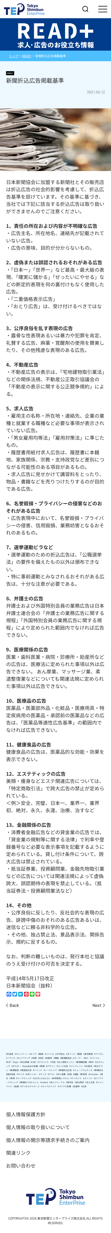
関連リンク (18, 1152)
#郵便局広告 (26, 1070)
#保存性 (69, 1082)
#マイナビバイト (48, 1086)
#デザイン (50, 1066)
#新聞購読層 (81, 1062)
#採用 (40, 1058)
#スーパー (77, 1058)
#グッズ (42, 1074)
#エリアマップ (23, 1058)
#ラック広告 (62, 1066)
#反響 (16, 1086)
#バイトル (49, 1053)
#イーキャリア (50, 1070)
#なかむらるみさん (41, 1078)
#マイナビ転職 (64, 1086)
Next (96, 1005)
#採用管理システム (60, 1078)
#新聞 (42, 1066)
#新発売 (83, 1074)
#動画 (40, 1053)
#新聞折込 (98, 1070)
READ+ (26, 56)
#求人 (86, 1058)
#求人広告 (90, 1082)
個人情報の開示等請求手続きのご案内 (48, 1139)
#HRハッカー (31, 1074)
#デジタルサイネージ (30, 1086)
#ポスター (16, 1066)
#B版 (69, 1074)
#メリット (87, 1078)
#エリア (33, 1053)
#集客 (79, 1053)
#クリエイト (76, 1078)
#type (15, 1062)
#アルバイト (43, 1062)
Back (14, 1005)
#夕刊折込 (60, 1053)
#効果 (34, 1058)
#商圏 (56, 1058)
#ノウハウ (10, 1058)
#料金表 (9, 1053)
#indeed (44, 1082)
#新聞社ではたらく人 (29, 1082)
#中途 (53, 1062)
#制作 (91, 1062)
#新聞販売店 (65, 1058)
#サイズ (20, 1074)
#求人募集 (61, 1074)
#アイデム (98, 1053)
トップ (13, 56)
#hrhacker (93, 1074)
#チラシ (51, 1074)
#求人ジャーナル (57, 1082)
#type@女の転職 (30, 1066)
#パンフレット (76, 1066)
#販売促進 (10, 1074)
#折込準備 (24, 1062)
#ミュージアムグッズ (82, 1070)
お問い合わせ (21, 1165)
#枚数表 (48, 1058)
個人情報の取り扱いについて (38, 1127)
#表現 (12, 1078)
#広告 (83, 1086)
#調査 (75, 1074)
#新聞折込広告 (65, 1070)
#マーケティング (23, 1078)
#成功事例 (79, 1082)
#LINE (33, 1062)
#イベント (37, 1070)
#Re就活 (88, 1066)
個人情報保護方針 (25, 1114)
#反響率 (76, 1086)
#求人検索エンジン (65, 1062)
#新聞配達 (14, 1070)
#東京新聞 (88, 1053)
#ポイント (70, 1053)
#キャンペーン (21, 1053)
